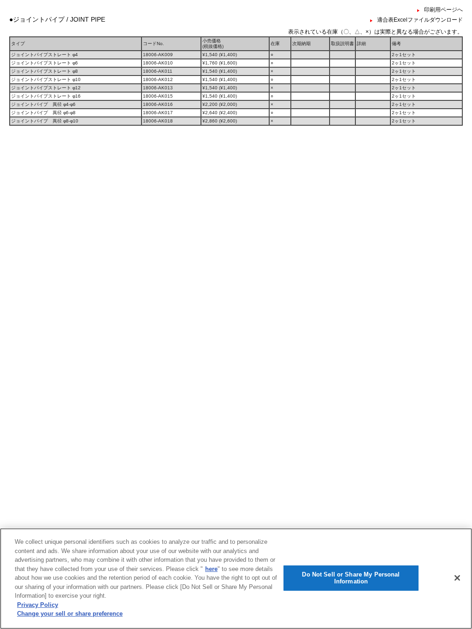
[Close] (457, 578)
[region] (236, 578)
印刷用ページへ (443, 9)
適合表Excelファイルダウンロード (420, 20)
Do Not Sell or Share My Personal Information (351, 578)
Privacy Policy (37, 604)
